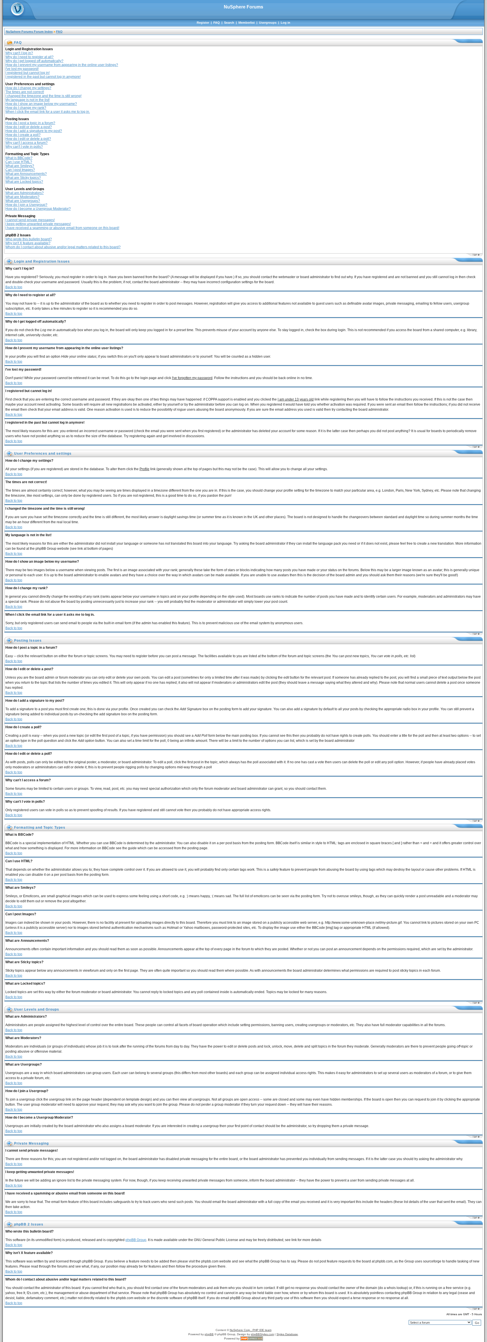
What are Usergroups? (22, 201)
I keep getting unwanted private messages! (38, 224)
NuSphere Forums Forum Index (29, 31)
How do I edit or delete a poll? (28, 139)
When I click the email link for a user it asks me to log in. (47, 112)
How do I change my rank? (25, 108)
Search (229, 22)
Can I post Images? (20, 170)
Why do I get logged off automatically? (34, 61)
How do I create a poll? (23, 135)
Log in (285, 22)
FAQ (216, 22)
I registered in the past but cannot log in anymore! (43, 77)
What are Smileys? (19, 166)
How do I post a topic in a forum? (30, 123)
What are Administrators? (24, 193)
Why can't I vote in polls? (24, 147)
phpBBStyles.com (262, 1334)
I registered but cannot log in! (27, 73)
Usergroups (267, 22)
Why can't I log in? (19, 53)
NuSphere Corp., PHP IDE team (250, 1330)
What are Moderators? (22, 197)
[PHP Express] (251, 1338)
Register (203, 22)
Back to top (13, 287)
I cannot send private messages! (30, 220)
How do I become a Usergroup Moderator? (38, 209)
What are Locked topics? (24, 182)
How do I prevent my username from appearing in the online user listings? (61, 65)
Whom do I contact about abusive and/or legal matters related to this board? (63, 247)
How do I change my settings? (28, 88)
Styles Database (287, 1334)
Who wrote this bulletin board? (28, 239)
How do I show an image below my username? (41, 104)
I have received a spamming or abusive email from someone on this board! (62, 228)
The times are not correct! (24, 92)
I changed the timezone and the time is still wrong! (43, 96)
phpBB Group (135, 1240)
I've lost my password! (22, 69)
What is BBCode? (18, 158)
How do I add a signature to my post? (33, 131)
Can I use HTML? (18, 162)
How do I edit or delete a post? (28, 127)
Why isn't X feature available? (27, 243)
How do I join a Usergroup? (26, 205)
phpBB (209, 1334)
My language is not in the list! (27, 100)
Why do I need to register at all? (29, 57)
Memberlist (246, 22)
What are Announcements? (26, 174)
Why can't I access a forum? (26, 143)
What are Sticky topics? (23, 178)
